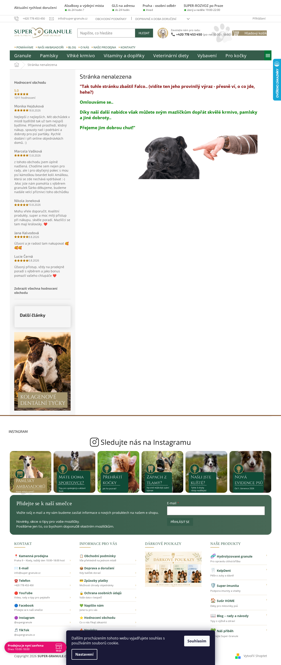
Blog (72, 47)
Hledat (144, 33)
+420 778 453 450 (203, 34)
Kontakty (128, 47)
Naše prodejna (105, 47)
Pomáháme (25, 47)
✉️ (42, 570)
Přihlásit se (180, 522)
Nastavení (84, 654)
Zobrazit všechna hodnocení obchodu (35, 290)
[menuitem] (23, 56)
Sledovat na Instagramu (140, 442)
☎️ (42, 582)
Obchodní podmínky (110, 19)
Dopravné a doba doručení (155, 19)
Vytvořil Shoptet (255, 655)
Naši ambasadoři (51, 47)
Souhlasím (196, 641)
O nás (84, 47)
